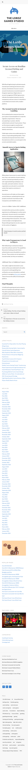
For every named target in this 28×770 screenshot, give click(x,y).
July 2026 (4, 394)
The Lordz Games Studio (14, 19)
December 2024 (6, 432)
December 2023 (6, 458)
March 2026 (5, 400)
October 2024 (5, 436)
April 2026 (5, 398)
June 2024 (4, 445)
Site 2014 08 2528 (7, 566)
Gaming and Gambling (8, 719)
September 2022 (6, 490)
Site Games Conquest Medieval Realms (11, 667)
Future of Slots (15, 713)
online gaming (6, 736)
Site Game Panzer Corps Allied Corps (11, 600)
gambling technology (7, 716)
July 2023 (4, 469)
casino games (16, 707)
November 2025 (6, 409)
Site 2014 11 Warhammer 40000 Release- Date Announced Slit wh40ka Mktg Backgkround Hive (13, 570)
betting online (6, 702)
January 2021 (5, 531)
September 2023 (6, 464)
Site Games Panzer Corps (8, 670)
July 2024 (4, 443)
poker (18, 736)
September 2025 (6, 413)
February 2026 (6, 402)
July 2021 (4, 518)
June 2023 (4, 471)
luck (13, 728)
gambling (22, 713)
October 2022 (5, 488)
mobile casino (18, 728)
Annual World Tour (18, 699)
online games (14, 733)
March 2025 (5, 426)
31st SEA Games (6, 699)
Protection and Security (8, 739)
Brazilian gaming (14, 702)
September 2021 (6, 514)
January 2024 (5, 456)
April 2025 (5, 424)
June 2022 (4, 494)
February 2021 (6, 529)
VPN (21, 750)
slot (14, 742)
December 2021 (6, 507)
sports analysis (12, 745)
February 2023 (6, 479)
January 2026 (5, 404)
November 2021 (6, 509)
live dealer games (7, 728)
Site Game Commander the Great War (12, 591)
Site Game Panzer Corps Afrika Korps (12, 598)
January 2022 (5, 505)
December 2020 (6, 533)
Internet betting (6, 725)
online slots (13, 736)
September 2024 (6, 439)
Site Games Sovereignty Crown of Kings (11, 673)
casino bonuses (14, 705)
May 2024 (4, 447)
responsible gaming (19, 739)
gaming (15, 716)
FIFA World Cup (6, 713)
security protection (7, 742)
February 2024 (6, 454)
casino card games (7, 707)
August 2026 (5, 391)
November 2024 (6, 434)
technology (5, 748)
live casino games (16, 725)
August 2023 (5, 467)
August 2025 (5, 415)
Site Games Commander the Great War (11, 665)
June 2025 (4, 419)
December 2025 (6, 406)
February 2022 (6, 503)
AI (12, 699)
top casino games (13, 748)
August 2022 (5, 492)
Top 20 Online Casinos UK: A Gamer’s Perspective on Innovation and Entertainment (12, 361)
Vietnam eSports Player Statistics (10, 750)
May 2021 (4, 522)
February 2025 (6, 428)
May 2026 (4, 396)
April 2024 (5, 449)
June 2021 (4, 520)
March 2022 (5, 501)
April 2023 (5, 475)
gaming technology (18, 719)
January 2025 (5, 430)
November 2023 (6, 460)
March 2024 (5, 451)
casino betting (6, 705)
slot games (18, 742)
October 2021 (5, 512)
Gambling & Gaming (8, 304)
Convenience (12, 710)
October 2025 (5, 411)
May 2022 (4, 497)
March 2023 (5, 477)
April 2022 (5, 499)
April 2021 (5, 524)
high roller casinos (17, 722)
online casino (17, 274)
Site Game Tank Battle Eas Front (9, 659)
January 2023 (5, 482)
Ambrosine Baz (14, 75)
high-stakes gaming (7, 722)
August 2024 (5, 441)
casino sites (5, 710)
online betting (6, 730)
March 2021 (5, 527)
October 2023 (5, 462)
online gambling (6, 733)
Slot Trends (5, 745)
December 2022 (6, 484)
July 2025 (4, 417)
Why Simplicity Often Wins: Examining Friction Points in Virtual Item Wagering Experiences (12, 354)
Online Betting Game (7, 640)
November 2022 (6, 486)
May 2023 (4, 473)
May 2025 (4, 421)
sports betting (21, 745)
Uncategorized (6, 642)
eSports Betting (20, 710)
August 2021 (5, 516)
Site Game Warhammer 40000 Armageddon (12, 662)
